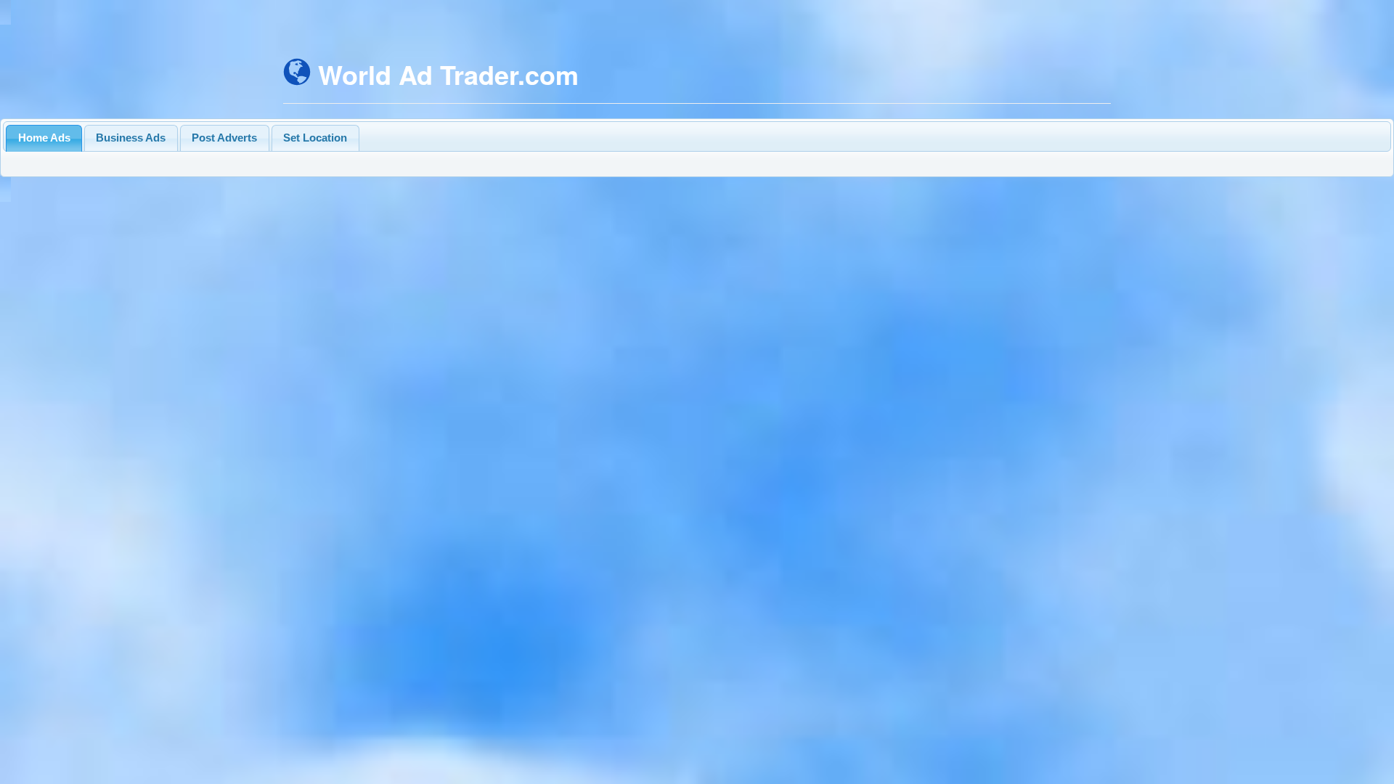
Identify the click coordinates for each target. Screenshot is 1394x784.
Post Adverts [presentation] (224, 137)
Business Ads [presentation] (131, 137)
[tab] (44, 138)
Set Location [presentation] (315, 137)
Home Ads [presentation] (44, 137)
